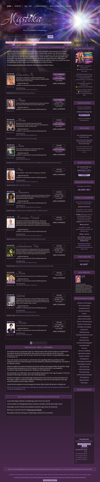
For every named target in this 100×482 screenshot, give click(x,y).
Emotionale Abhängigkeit (84, 343)
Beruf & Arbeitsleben (84, 316)
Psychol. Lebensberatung (84, 321)
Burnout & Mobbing (84, 351)
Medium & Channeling (84, 324)
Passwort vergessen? (33, 39)
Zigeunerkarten (84, 380)
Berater (18, 6)
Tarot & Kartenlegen (84, 305)
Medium (60, 55)
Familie (84, 313)
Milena (21, 120)
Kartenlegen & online (84, 364)
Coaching (84, 348)
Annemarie (22, 192)
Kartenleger (20, 55)
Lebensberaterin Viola (27, 246)
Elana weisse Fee (25, 74)
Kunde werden (40, 6)
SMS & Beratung (84, 367)
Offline (59, 120)
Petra (19, 169)
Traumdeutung (84, 377)
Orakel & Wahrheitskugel (84, 375)
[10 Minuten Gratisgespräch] (84, 115)
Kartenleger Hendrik (27, 217)
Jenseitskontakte (84, 345)
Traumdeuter (48, 55)
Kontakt (69, 6)
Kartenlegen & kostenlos (84, 361)
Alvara (83, 276)
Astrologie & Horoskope (84, 327)
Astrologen (40, 55)
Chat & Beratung (84, 372)
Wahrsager (34, 55)
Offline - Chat (59, 104)
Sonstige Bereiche (84, 308)
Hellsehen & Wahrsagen (84, 303)
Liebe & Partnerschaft (84, 319)
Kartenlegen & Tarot (49, 477)
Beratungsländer (76, 477)
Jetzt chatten (59, 78)
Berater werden (56, 6)
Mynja (20, 100)
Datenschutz (83, 477)
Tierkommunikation (84, 311)
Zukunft (57, 60)
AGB (65, 477)
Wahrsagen (84, 383)
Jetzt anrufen (59, 74)
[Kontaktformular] (84, 175)
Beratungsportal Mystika (34, 410)
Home (9, 6)
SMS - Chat (28, 6)
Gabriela (20, 295)
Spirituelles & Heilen (84, 353)
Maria (20, 273)
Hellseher (27, 55)
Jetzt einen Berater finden (84, 445)
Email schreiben (59, 83)
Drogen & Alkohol (84, 356)
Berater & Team (29, 477)
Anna (20, 145)
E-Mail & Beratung (84, 369)
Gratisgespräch (84, 359)
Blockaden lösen (84, 340)
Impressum (69, 477)
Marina (21, 322)
